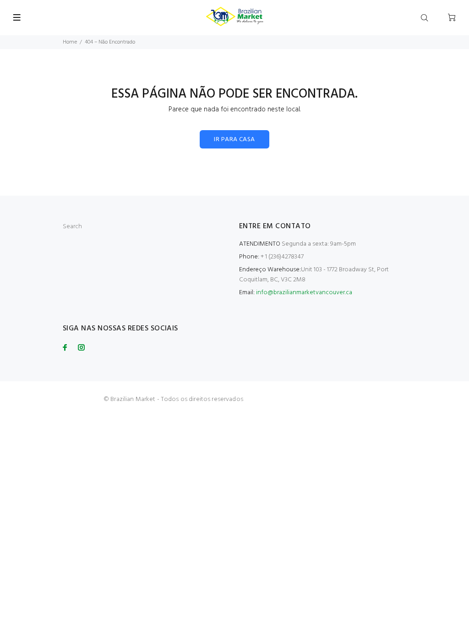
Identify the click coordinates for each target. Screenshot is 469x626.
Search (72, 226)
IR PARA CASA (234, 139)
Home (70, 42)
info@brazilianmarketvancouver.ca (304, 292)
